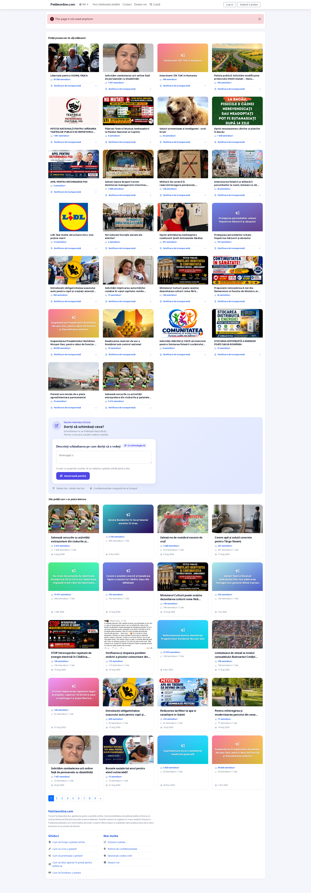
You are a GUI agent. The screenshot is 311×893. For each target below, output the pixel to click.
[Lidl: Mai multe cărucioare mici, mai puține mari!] (73, 227)
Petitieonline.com (63, 4)
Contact (127, 4)
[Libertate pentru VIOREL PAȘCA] (73, 67)
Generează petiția (75, 475)
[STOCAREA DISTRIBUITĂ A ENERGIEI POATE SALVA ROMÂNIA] (237, 333)
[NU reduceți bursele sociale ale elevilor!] (128, 227)
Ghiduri (53, 836)
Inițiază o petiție (249, 4)
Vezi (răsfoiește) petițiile (106, 4)
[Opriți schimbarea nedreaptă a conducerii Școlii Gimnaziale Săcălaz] (182, 227)
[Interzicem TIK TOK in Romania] (182, 67)
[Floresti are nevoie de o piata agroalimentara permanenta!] (73, 386)
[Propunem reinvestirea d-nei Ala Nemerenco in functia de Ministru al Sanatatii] (237, 280)
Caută (156, 4)
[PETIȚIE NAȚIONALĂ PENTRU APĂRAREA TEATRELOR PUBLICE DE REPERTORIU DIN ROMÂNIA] (73, 121)
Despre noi (140, 4)
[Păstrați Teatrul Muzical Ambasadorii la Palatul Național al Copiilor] (128, 121)
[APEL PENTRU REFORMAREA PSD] (73, 173)
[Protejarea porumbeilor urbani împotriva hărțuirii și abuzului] (237, 227)
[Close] (260, 18)
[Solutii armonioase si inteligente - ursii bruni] (182, 121)
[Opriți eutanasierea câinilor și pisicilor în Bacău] (237, 121)
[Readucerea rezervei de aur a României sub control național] (128, 333)
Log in (229, 4)
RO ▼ (85, 4)
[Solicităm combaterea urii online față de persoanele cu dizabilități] (128, 68)
